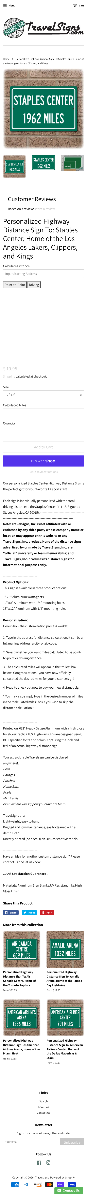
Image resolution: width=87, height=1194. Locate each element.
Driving (34, 284)
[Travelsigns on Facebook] (39, 1163)
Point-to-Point (15, 284)
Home (6, 59)
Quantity (9, 423)
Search (43, 1101)
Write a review (45, 209)
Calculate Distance (16, 266)
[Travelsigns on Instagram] (48, 1163)
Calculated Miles (14, 405)
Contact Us (43, 1112)
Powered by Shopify (62, 1177)
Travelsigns (42, 1177)
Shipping (9, 376)
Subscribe (72, 1142)
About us (43, 1107)
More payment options (44, 472)
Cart (81, 5)
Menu (11, 5)
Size (6, 387)
